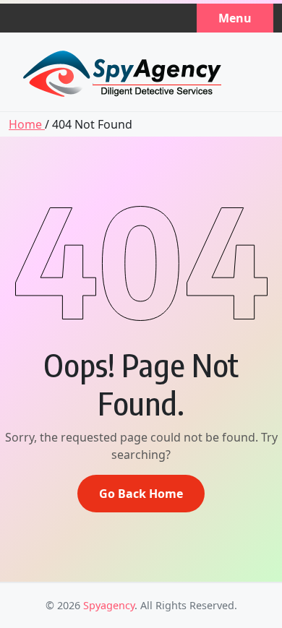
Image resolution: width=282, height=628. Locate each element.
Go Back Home (141, 494)
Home (27, 124)
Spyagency (108, 605)
